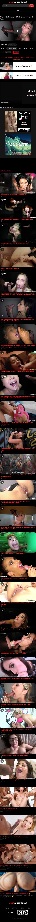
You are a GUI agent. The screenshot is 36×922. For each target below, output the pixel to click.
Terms (7, 908)
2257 (29, 908)
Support (11, 912)
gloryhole (8, 52)
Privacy (14, 908)
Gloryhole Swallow (12, 48)
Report (16, 52)
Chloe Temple (12, 44)
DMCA (22, 908)
